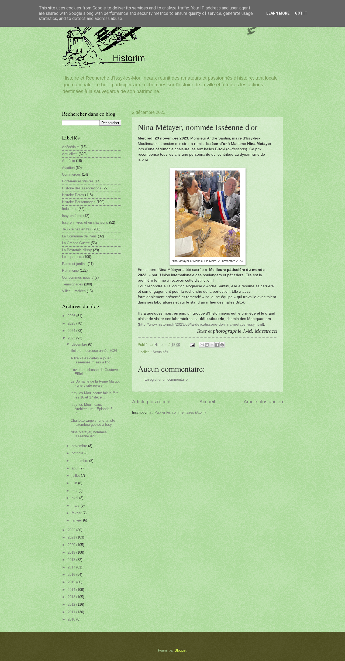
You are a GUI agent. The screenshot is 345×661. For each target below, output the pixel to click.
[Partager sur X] (212, 344)
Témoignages (72, 284)
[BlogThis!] (206, 344)
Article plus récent (151, 401)
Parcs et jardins (74, 264)
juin (75, 483)
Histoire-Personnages (78, 202)
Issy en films (72, 216)
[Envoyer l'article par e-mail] (192, 345)
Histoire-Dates (73, 195)
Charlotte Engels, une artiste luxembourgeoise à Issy (93, 422)
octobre (78, 453)
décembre (80, 344)
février (77, 513)
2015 (72, 582)
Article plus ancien (263, 401)
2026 (72, 316)
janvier (77, 520)
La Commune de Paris (79, 236)
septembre (80, 461)
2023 (72, 338)
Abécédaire (71, 147)
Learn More (277, 13)
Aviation (68, 168)
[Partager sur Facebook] (217, 344)
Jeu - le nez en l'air (76, 229)
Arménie (68, 161)
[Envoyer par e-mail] (201, 344)
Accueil (207, 401)
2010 (72, 619)
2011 (72, 612)
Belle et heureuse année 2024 (94, 351)
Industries (69, 209)
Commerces (71, 174)
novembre (80, 446)
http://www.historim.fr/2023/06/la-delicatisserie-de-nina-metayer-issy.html (201, 324)
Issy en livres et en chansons (85, 222)
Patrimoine (70, 270)
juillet (76, 475)
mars (76, 505)
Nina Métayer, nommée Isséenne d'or (89, 434)
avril (75, 498)
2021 (72, 537)
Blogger (180, 650)
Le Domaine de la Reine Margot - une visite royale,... (95, 383)
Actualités (160, 352)
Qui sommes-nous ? (78, 277)
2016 (72, 575)
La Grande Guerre (76, 243)
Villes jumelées (74, 291)
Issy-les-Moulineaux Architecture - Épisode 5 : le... (93, 409)
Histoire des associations (81, 188)
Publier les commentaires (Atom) (180, 412)
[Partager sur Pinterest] (222, 344)
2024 (72, 331)
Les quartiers (72, 257)
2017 (72, 567)
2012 (72, 604)
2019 (72, 552)
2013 (72, 597)
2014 (72, 590)
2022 (72, 530)
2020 (72, 545)
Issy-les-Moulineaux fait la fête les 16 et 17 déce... (95, 395)
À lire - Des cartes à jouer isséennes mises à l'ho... (92, 360)
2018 (72, 560)
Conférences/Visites (78, 181)
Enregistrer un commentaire (166, 379)
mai (75, 491)
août (76, 468)
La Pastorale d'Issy (77, 250)
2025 (72, 323)
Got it (301, 13)
